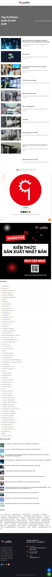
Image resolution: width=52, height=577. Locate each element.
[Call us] (28, 212)
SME (19, 525)
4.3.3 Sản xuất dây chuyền (7, 413)
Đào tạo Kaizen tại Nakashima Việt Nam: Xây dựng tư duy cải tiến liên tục (22, 492)
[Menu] (16, 2)
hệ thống (46, 517)
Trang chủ (37, 21)
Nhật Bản (37, 520)
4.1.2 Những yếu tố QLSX (7, 379)
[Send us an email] (26, 212)
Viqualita (34, 527)
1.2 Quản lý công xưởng (7, 290)
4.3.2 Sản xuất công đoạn (7, 411)
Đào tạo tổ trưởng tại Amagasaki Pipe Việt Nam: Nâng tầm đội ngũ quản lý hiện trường (25, 476)
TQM (2, 527)
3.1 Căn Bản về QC (5, 312)
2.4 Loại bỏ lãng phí (6, 308)
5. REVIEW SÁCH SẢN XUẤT (7, 417)
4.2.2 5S (3, 388)
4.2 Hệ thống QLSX (5, 384)
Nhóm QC (31, 520)
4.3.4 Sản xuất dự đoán (7, 415)
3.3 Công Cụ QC (5, 344)
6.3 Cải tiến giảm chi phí (7, 426)
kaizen (18, 519)
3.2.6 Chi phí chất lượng (7, 337)
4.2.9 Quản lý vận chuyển (7, 404)
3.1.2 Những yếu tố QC (6, 317)
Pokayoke (6, 524)
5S (1, 514)
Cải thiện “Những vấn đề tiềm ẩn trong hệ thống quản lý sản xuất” (20, 471)
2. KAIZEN (3, 299)
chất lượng (43, 514)
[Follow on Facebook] (21, 212)
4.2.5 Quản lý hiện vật (6, 395)
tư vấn (28, 527)
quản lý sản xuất (12, 525)
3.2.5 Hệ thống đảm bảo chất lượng (10, 335)
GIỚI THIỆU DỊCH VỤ (5, 431)
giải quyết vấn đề (31, 517)
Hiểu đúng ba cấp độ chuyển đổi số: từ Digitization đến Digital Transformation (23, 465)
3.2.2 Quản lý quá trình (7, 328)
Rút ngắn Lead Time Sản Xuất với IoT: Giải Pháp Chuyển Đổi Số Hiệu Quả (21, 498)
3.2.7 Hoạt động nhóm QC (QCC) (9, 339)
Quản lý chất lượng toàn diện (36, 524)
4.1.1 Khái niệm (4, 377)
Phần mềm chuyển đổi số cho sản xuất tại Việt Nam (15, 522)
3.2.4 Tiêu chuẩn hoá (6, 333)
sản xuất (24, 525)
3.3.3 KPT (3, 350)
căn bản (23, 517)
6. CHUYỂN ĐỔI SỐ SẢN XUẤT (7, 420)
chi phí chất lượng (26, 514)
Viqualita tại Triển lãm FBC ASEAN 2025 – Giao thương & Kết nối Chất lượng (22, 481)
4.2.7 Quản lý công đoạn (7, 400)
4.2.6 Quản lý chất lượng (7, 397)
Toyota (48, 525)
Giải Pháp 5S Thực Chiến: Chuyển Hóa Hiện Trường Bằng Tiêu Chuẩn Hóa (22, 443)
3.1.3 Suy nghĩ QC (5, 319)
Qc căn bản (13, 524)
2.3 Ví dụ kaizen (5, 306)
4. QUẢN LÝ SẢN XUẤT (6, 373)
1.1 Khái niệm (4, 288)
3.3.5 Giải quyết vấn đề (6, 355)
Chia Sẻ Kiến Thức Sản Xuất (8, 429)
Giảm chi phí (39, 517)
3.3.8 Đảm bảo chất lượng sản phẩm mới (11, 362)
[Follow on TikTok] (23, 212)
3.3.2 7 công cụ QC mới (6, 348)
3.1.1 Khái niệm (4, 315)
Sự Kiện (3, 433)
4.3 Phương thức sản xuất (8, 406)
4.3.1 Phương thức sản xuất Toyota (10, 408)
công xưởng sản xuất (14, 517)
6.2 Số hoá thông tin (6, 424)
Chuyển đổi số (36, 514)
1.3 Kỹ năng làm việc (6, 292)
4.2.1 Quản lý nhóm (6, 386)
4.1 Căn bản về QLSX (6, 375)
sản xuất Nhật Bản (32, 525)
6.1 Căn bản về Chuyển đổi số (8, 422)
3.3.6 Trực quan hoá (6, 357)
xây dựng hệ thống (43, 527)
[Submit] (49, 220)
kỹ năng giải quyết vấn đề (34, 519)
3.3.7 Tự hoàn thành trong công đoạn (11, 359)
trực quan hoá (21, 527)
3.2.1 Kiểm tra (4, 326)
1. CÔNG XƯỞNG (4, 286)
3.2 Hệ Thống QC (5, 324)
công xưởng (4, 517)
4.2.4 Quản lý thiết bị (6, 393)
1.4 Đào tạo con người (6, 295)
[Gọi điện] (49, 574)
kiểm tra (24, 519)
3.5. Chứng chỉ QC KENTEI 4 (7, 368)
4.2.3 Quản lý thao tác (6, 391)
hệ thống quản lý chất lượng (7, 519)
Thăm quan (41, 525)
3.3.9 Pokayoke (4, 364)
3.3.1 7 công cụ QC (5, 346)
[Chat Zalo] (49, 570)
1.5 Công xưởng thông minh (8, 297)
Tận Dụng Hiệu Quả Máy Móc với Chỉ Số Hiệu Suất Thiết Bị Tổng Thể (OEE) (22, 503)
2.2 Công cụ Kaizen (6, 304)
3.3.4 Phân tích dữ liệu (6, 353)
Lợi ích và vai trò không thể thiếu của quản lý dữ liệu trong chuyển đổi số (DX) (23, 449)
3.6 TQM (3, 371)
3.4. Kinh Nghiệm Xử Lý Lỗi (7, 366)
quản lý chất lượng (22, 524)
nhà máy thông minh (22, 520)
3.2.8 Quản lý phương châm (8, 342)
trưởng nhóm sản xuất (10, 527)
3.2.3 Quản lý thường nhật (8, 330)
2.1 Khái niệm (4, 301)
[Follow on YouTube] (30, 212)
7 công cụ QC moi (16, 514)
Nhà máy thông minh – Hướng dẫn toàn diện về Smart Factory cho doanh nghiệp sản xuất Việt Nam (28, 460)
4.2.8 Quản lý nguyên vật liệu (8, 402)
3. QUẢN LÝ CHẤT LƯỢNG (7, 310)
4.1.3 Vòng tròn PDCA (6, 382)
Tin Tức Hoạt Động (6, 435)
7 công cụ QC (7, 514)
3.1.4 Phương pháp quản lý (7, 321)
